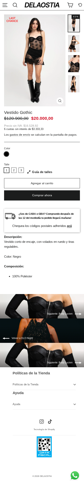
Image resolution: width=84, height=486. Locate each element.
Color (7, 148)
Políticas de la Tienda (25, 384)
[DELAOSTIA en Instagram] (41, 421)
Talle (6, 164)
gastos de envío (20, 134)
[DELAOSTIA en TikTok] (50, 421)
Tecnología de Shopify (44, 429)
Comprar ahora (42, 195)
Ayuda (16, 404)
